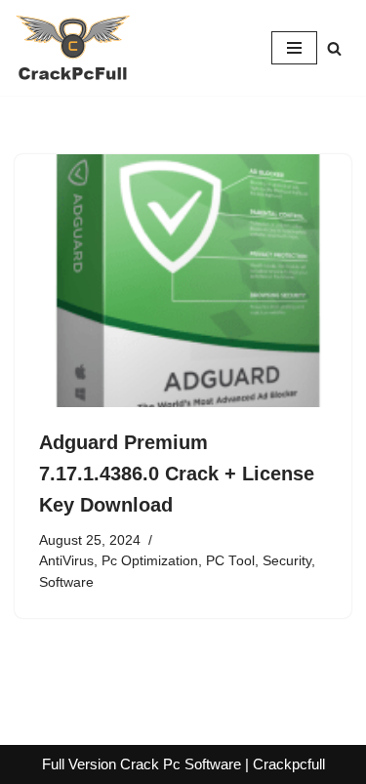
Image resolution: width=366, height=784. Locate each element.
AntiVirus (66, 561)
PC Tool (230, 561)
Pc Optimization (150, 561)
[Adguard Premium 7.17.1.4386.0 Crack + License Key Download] (183, 280)
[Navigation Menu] (294, 47)
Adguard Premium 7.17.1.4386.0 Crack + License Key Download (176, 474)
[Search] (334, 48)
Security (287, 561)
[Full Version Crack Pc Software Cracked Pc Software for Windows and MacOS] (73, 48)
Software (66, 582)
